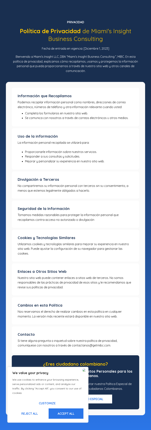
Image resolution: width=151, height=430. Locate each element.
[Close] (84, 370)
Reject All (29, 413)
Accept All (66, 413)
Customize (47, 403)
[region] (47, 395)
